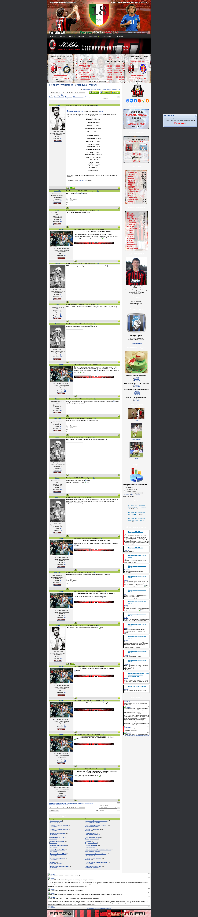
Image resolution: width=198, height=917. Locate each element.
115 (105, 591)
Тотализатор (92, 36)
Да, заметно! (129, 487)
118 (103, 700)
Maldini (61, 229)
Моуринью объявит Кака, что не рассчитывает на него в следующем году (138, 675)
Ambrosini (137, 385)
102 (98, 210)
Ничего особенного (131, 489)
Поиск (114, 89)
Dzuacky (137, 379)
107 (103, 364)
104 (98, 263)
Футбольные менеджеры (92, 867)
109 (95, 418)
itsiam (137, 391)
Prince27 (137, 380)
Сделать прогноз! (136, 343)
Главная (130, 32)
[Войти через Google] (143, 101)
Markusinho (57, 191)
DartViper (137, 394)
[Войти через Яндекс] (139, 100)
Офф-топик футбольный (92, 822)
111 (94, 478)
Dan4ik (58, 105)
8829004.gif (82, 180)
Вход (143, 32)
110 (94, 437)
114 (94, 572)
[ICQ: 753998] (72, 188)
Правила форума (106, 89)
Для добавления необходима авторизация (136, 735)
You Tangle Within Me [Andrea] (136, 505)
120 (105, 768)
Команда (81, 36)
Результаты (126, 494)
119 (103, 734)
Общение (119, 36)
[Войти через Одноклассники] (147, 100)
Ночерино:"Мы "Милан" (135, 532)
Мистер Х (131, 514)
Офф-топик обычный (56, 863)
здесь (101, 111)
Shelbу (57, 210)
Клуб (71, 36)
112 (94, 497)
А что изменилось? (131, 491)
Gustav (57, 263)
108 (95, 398)
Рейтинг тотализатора (78, 96)
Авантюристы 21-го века (135, 520)
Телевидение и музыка (91, 826)
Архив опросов (135, 494)
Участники (97, 89)
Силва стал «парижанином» (137, 686)
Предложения (89, 863)
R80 (62, 95)
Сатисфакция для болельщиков (137, 507)
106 (95, 323)
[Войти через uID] (127, 100)
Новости (62, 36)
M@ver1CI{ (127, 640)
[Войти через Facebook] (135, 100)
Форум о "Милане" (59, 96)
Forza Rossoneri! (54, 822)
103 (105, 229)
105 (98, 304)
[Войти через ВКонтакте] (131, 100)
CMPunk (137, 386)
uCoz (102, 914)
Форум (51, 96)
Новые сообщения (87, 89)
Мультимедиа (106, 36)
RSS (147, 32)
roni (125, 534)
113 (101, 538)
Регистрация (137, 32)
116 (98, 625)
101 (98, 191)
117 (105, 666)
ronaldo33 (126, 550)
